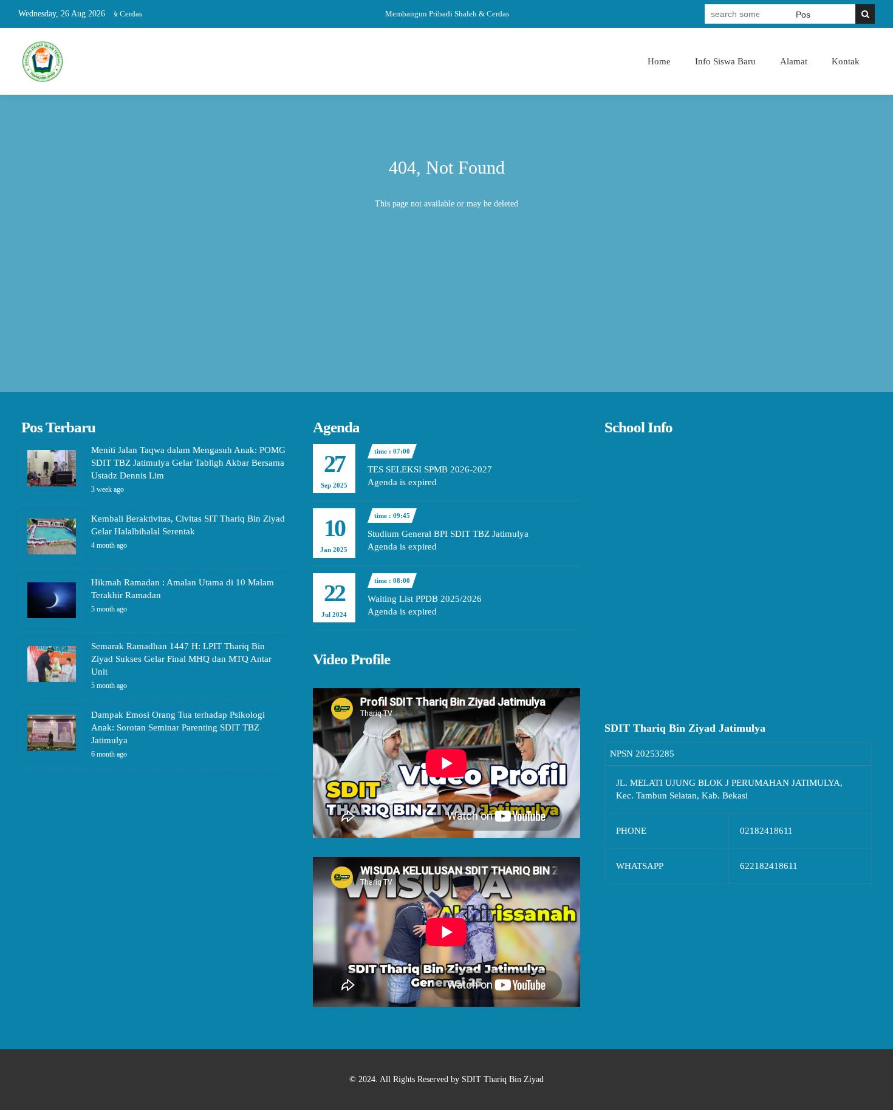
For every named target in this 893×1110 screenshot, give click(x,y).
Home (659, 61)
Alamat (793, 61)
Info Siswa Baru (725, 61)
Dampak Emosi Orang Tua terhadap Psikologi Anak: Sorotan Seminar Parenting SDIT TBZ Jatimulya (178, 727)
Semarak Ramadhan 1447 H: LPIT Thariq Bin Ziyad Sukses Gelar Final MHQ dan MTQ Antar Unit (181, 658)
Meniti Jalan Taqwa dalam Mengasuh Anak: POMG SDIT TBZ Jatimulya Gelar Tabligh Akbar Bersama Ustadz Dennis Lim (188, 462)
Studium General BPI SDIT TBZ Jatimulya (448, 534)
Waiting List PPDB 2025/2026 (425, 599)
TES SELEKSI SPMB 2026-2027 (430, 469)
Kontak (846, 61)
